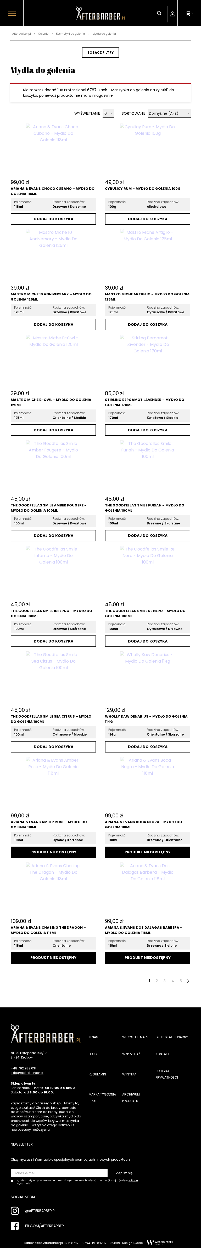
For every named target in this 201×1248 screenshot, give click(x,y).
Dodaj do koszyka (53, 219)
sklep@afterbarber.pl (27, 1072)
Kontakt (163, 1054)
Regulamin (97, 1074)
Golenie (43, 34)
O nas (93, 1037)
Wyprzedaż (131, 1054)
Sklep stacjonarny (172, 1037)
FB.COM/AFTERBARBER (44, 1225)
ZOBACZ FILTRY (100, 52)
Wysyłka (129, 1074)
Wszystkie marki (135, 1037)
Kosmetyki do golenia (70, 34)
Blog (93, 1054)
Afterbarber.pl (21, 34)
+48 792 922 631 (23, 1068)
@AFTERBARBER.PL (40, 1210)
